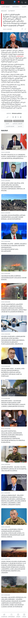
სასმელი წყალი (10, 126)
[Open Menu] (25, 2)
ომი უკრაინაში (18, 121)
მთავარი (4, 10)
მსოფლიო (11, 10)
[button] (6, 7)
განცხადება (20, 56)
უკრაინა (20, 126)
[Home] (2, 2)
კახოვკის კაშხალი (17, 123)
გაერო (7, 123)
